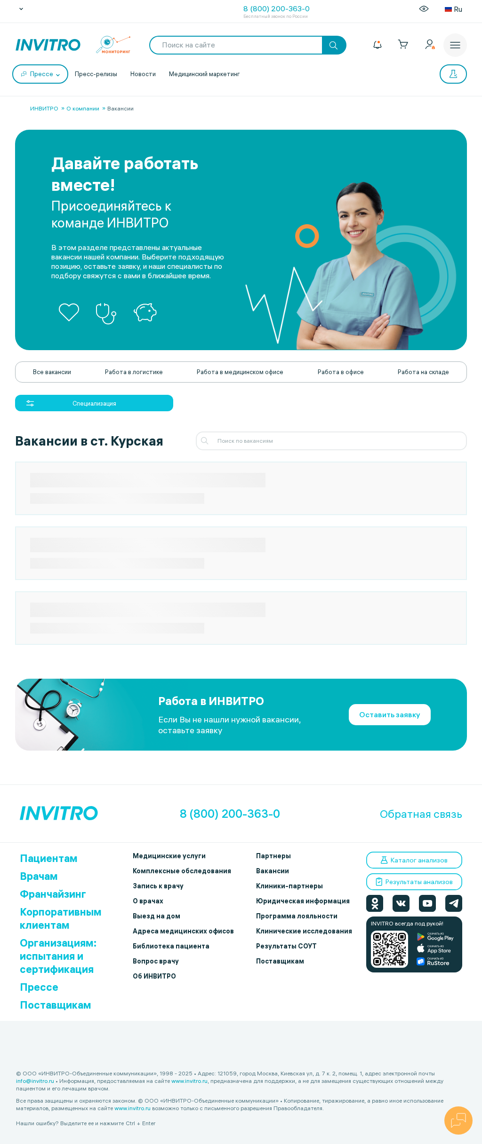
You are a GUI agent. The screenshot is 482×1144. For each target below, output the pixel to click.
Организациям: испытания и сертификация (58, 956)
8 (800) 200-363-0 (276, 8)
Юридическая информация (303, 901)
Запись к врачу (158, 886)
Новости (143, 74)
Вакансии (272, 871)
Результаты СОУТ (286, 946)
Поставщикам (55, 1004)
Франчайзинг (53, 894)
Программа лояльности (296, 916)
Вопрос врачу (156, 961)
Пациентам (49, 858)
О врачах (148, 901)
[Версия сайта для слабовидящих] (424, 9)
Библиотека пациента (171, 946)
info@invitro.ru (35, 1080)
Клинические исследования (304, 931)
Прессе (39, 987)
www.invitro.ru (189, 1080)
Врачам (39, 876)
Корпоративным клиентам (61, 918)
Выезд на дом (156, 916)
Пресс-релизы (96, 74)
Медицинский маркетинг (204, 74)
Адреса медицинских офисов (183, 931)
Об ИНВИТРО (154, 976)
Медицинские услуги (169, 856)
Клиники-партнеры (289, 886)
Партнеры (273, 856)
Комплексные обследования (182, 871)
